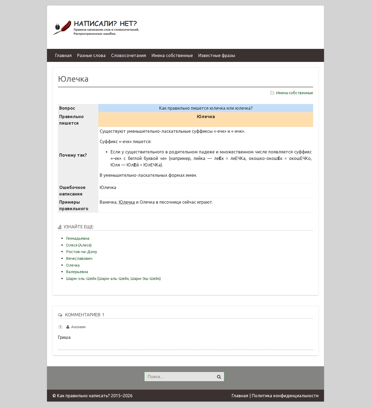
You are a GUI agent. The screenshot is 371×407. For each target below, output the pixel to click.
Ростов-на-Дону (81, 252)
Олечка (73, 265)
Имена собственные (294, 93)
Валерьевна (77, 272)
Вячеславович (79, 258)
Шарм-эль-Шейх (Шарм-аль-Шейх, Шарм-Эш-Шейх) (113, 278)
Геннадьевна (77, 238)
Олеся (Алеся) (79, 245)
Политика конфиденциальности (285, 395)
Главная (240, 395)
